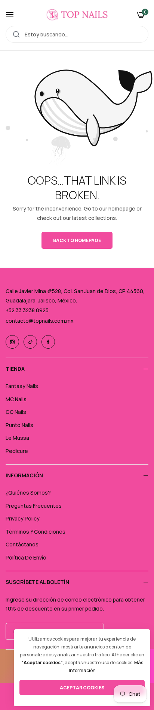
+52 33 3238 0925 (27, 310)
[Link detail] (12, 342)
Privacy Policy (23, 518)
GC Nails (16, 411)
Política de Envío (26, 557)
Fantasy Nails (22, 386)
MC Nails (16, 399)
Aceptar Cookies (82, 687)
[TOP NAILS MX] (77, 15)
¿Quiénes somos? (28, 492)
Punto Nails (19, 425)
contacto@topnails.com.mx (40, 320)
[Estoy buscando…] (16, 34)
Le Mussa (17, 437)
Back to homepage (77, 240)
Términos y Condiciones (35, 531)
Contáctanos (22, 544)
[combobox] (77, 34)
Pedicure (17, 450)
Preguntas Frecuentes (34, 505)
